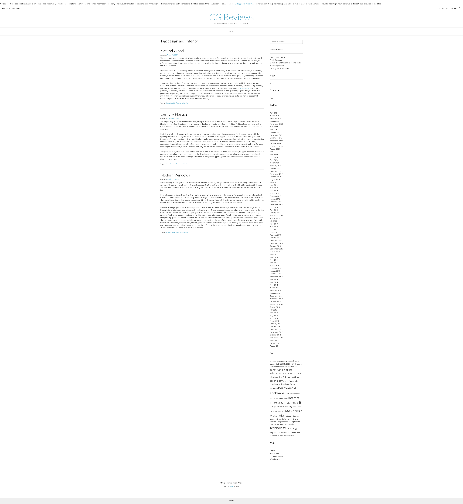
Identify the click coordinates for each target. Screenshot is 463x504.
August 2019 (275, 179)
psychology (274, 424)
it (300, 402)
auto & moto (294, 361)
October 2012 (275, 335)
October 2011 (275, 343)
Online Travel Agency (278, 57)
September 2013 (276, 304)
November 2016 (276, 243)
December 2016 (276, 240)
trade (293, 432)
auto (286, 361)
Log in (272, 451)
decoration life (170, 103)
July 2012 (273, 340)
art (271, 361)
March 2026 (274, 115)
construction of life (281, 369)
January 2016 (275, 271)
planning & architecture (278, 419)
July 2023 (273, 129)
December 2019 (276, 171)
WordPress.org (276, 459)
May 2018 (274, 207)
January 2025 (275, 121)
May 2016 (274, 260)
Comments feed (276, 456)
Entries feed (274, 453)
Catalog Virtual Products (279, 68)
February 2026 (275, 118)
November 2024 (276, 124)
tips (289, 433)
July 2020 (273, 152)
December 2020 (276, 138)
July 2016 (273, 254)
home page (283, 398)
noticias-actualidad (292, 416)
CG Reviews (231, 17)
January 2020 (275, 168)
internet (293, 398)
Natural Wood (172, 50)
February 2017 (275, 235)
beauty (272, 364)
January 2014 (275, 293)
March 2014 (274, 288)
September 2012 (276, 337)
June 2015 (274, 279)
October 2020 (275, 143)
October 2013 (275, 301)
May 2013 (274, 315)
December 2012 (276, 329)
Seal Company (245, 88)
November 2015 (276, 276)
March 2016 (274, 265)
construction (292, 366)
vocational (289, 435)
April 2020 (274, 160)
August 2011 (275, 346)
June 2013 (274, 312)
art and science (278, 361)
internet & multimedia (284, 403)
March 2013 (274, 321)
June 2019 (274, 185)
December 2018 (276, 201)
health (287, 394)
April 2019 (274, 190)
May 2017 (274, 226)
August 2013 (275, 307)
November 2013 (276, 299)
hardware (274, 388)
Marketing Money (277, 65)
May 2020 (274, 157)
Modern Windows (175, 175)
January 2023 (275, 132)
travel (297, 432)
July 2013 (273, 310)
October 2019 (275, 177)
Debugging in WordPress (244, 4)
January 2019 (275, 199)
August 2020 (275, 149)
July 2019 (273, 182)
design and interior (182, 103)
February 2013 (275, 324)
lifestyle (273, 406)
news (288, 410)
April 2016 (274, 263)
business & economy (285, 363)
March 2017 (274, 232)
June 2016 (274, 257)
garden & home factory (286, 384)
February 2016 (275, 268)
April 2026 (274, 113)
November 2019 (276, 174)
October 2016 (275, 246)
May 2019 (274, 188)
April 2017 (274, 229)
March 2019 (274, 193)
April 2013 (274, 318)
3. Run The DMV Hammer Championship (286, 63)
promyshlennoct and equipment (288, 422)
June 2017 (274, 224)
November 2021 (276, 135)
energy (285, 381)
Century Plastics (173, 114)
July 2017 (273, 221)
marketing (288, 406)
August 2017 (275, 218)
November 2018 (276, 204)
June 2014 (274, 282)
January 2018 (275, 213)
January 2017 (275, 238)
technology (278, 428)
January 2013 (275, 326)
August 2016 (275, 251)
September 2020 (276, 146)
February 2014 (275, 290)
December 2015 (276, 274)
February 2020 (275, 165)
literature (280, 407)
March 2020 (274, 163)
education (276, 373)
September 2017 (276, 215)
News (272, 98)
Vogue (231, 486)
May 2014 (274, 285)
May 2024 (274, 127)
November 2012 (276, 332)
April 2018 (274, 210)
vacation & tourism (276, 436)
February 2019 (275, 196)
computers (283, 367)
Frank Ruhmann (276, 60)
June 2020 (274, 154)
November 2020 (276, 140)
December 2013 (276, 296)
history (292, 394)
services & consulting (287, 424)
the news (281, 432)
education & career (292, 373)
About (231, 31)
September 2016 (276, 249)
